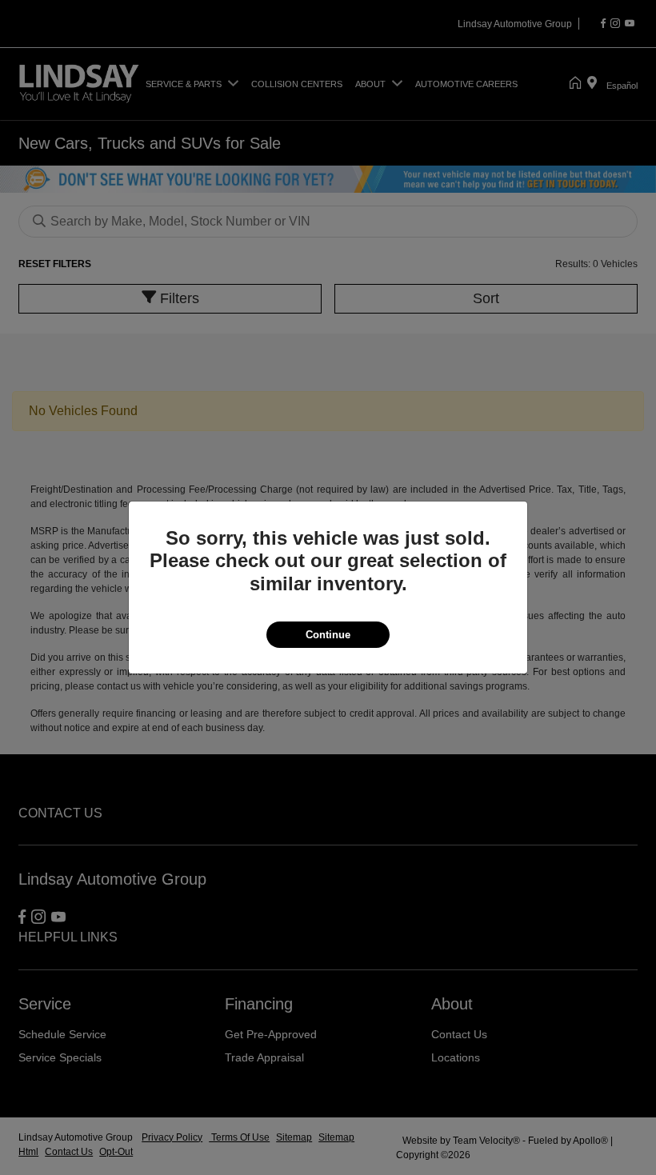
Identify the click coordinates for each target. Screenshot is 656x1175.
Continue (328, 635)
